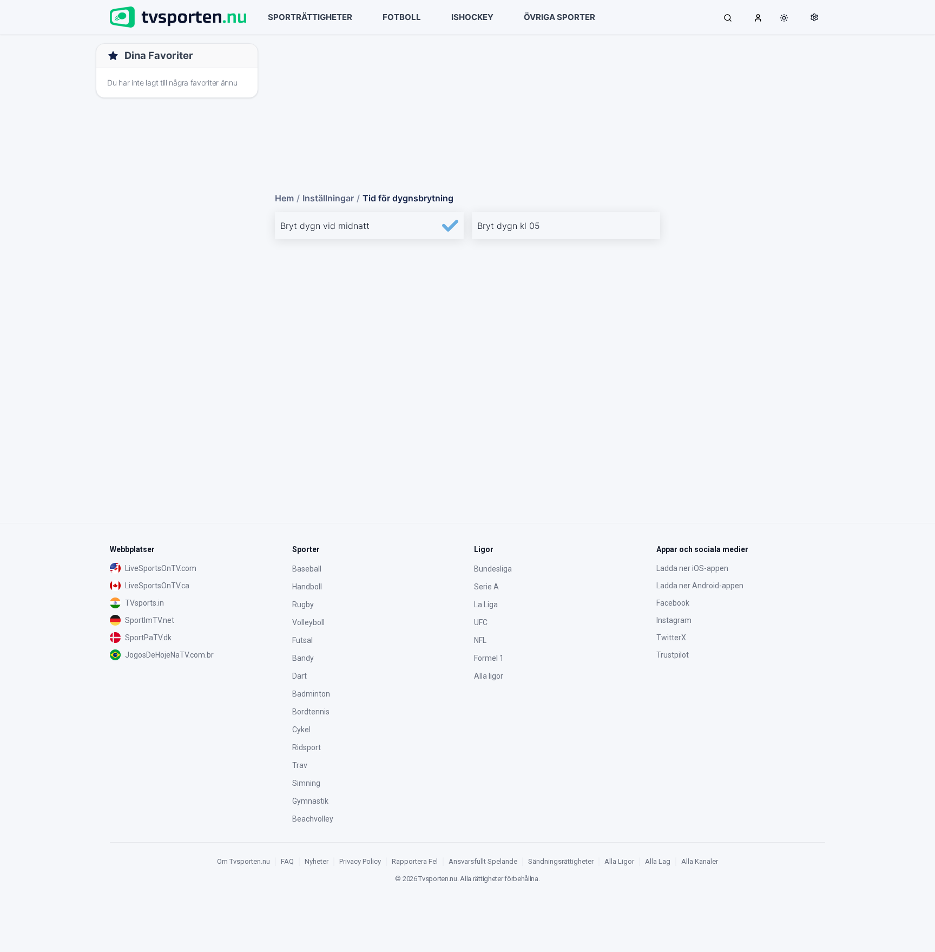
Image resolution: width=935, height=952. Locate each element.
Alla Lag (657, 861)
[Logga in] (758, 17)
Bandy (303, 658)
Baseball (306, 568)
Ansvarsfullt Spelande (483, 861)
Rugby (303, 604)
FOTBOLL (402, 17)
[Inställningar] (814, 17)
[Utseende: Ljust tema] (784, 18)
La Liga (486, 604)
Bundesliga (493, 568)
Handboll (307, 586)
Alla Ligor (619, 861)
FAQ (287, 861)
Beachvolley (312, 819)
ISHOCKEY (472, 17)
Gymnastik (310, 801)
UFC (481, 622)
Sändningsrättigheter (561, 861)
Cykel (301, 729)
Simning (306, 783)
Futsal (302, 640)
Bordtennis (311, 711)
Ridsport (306, 747)
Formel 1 (489, 658)
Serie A (486, 586)
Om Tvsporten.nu (243, 861)
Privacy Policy (360, 861)
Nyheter (316, 861)
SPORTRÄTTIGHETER (310, 17)
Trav (299, 765)
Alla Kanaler (699, 861)
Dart (299, 676)
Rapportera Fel (415, 861)
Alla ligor (488, 676)
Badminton (311, 694)
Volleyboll (308, 622)
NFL (480, 640)
